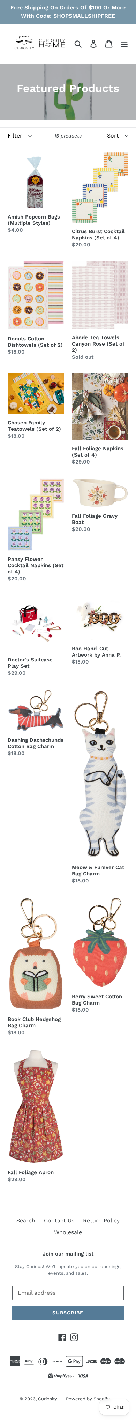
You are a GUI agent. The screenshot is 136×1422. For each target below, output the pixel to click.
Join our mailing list (68, 1254)
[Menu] (124, 44)
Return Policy (101, 1220)
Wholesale (68, 1232)
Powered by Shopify (88, 1398)
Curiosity (47, 1398)
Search (25, 1220)
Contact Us (59, 1220)
